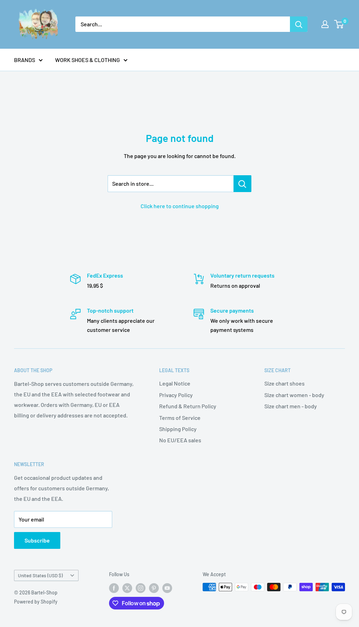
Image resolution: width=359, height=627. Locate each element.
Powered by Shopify (35, 602)
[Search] (298, 24)
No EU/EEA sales (180, 440)
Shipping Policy (178, 428)
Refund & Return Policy (187, 406)
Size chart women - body (294, 394)
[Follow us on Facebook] (114, 588)
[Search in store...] (242, 183)
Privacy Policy (176, 394)
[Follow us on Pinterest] (154, 588)
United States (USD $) (40, 575)
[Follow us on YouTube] (167, 588)
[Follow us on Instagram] (140, 588)
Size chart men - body (290, 406)
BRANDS (24, 59)
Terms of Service (180, 417)
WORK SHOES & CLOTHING (87, 59)
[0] (339, 24)
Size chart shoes (284, 383)
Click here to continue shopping (180, 206)
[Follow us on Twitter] (127, 588)
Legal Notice (174, 383)
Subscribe (37, 540)
